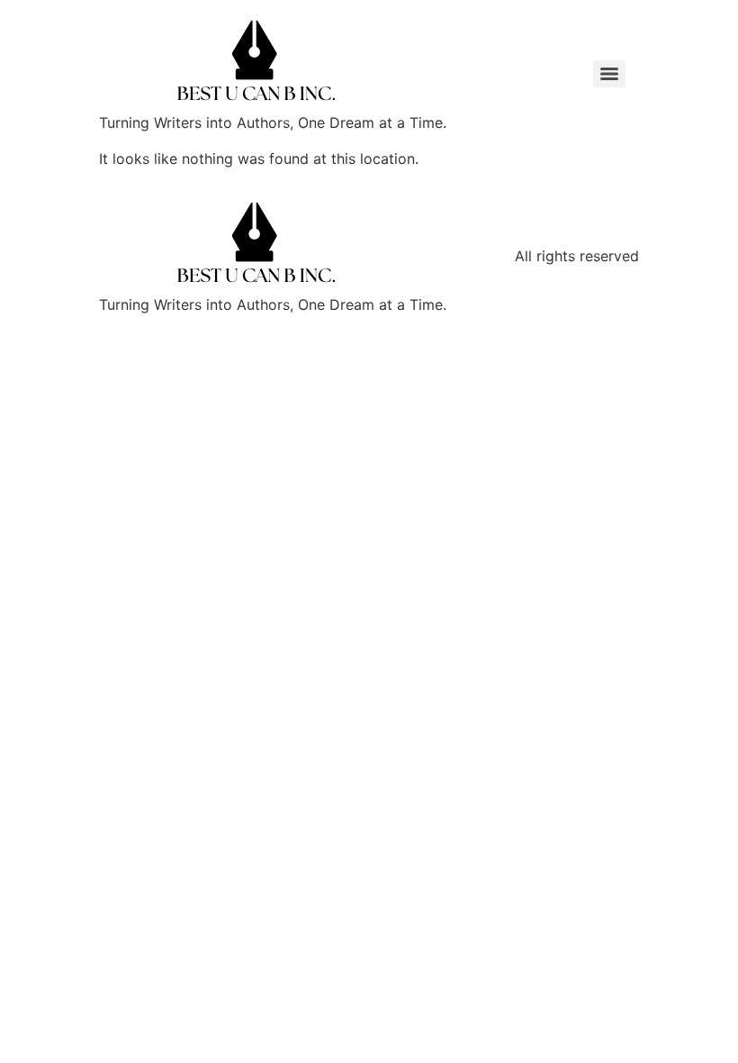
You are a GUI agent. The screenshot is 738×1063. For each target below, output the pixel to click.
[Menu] (609, 73)
